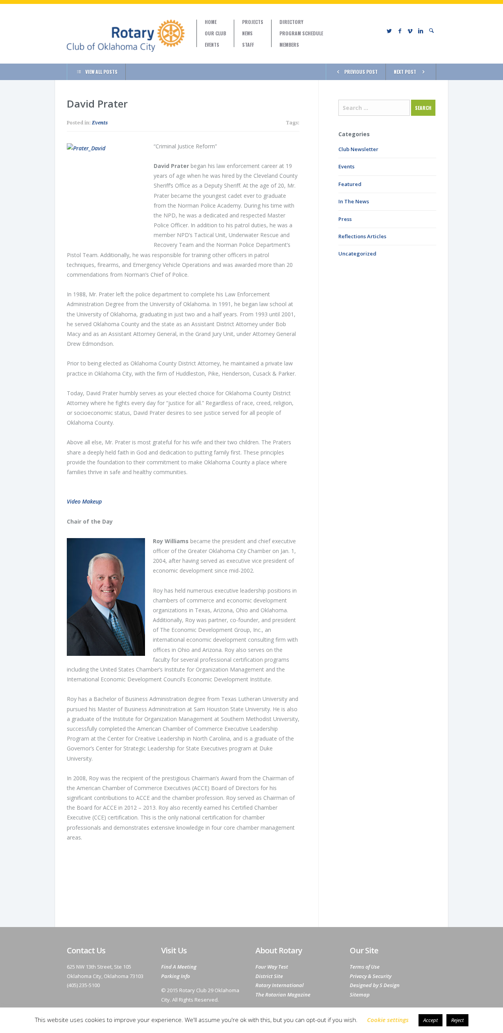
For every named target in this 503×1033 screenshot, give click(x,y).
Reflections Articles (362, 236)
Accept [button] (430, 1020)
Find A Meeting (178, 966)
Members (289, 44)
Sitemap (360, 994)
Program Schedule (301, 33)
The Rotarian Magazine (282, 994)
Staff (248, 44)
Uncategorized (357, 253)
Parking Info (175, 976)
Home (211, 22)
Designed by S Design (375, 985)
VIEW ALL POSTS (101, 71)
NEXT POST (405, 71)
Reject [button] (457, 1020)
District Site (269, 976)
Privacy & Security (370, 976)
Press (345, 219)
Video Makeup (84, 501)
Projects (252, 22)
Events (212, 44)
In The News (353, 201)
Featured (350, 184)
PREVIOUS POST (361, 71)
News (247, 33)
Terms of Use (365, 966)
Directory (291, 22)
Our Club (215, 33)
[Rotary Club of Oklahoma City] (126, 36)
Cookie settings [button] (388, 1020)
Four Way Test (271, 966)
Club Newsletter (358, 149)
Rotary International (279, 985)
